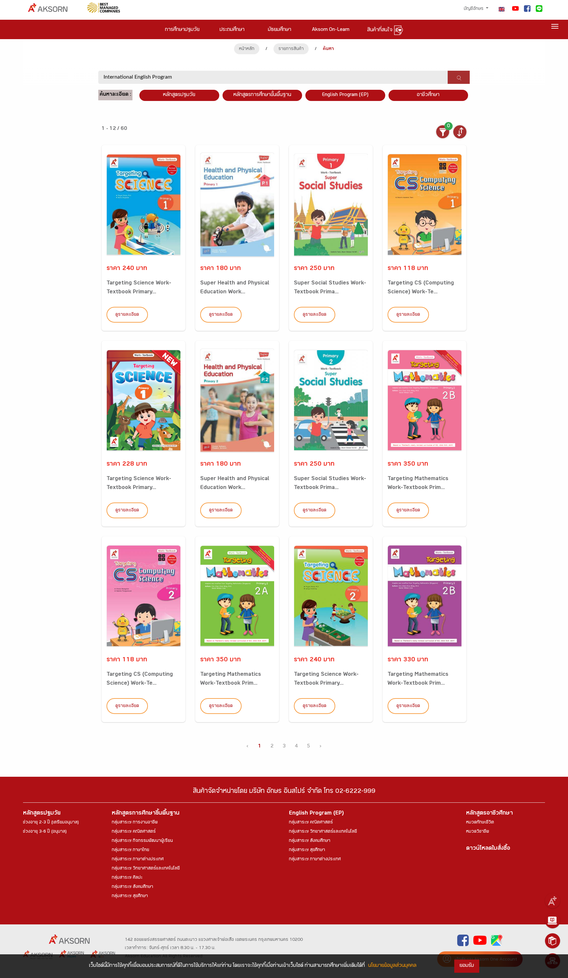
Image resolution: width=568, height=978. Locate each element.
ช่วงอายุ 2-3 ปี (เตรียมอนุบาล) (51, 823)
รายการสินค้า (291, 49)
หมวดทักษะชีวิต (480, 823)
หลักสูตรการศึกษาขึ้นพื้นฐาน (145, 813)
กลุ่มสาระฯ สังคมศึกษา (132, 887)
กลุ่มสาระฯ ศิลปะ (127, 878)
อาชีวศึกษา (428, 95)
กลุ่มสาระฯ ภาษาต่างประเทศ (138, 860)
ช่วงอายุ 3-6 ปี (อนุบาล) (45, 832)
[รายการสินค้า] (552, 940)
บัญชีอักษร (474, 9)
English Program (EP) (345, 95)
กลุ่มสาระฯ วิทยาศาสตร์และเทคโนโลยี (146, 869)
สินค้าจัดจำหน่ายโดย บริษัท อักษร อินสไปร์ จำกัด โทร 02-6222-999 (284, 792)
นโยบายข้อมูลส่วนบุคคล (392, 966)
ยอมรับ (467, 966)
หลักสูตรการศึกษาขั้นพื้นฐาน (262, 95)
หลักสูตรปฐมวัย (41, 813)
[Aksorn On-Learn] (552, 920)
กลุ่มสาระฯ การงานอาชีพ (135, 823)
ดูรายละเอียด (127, 315)
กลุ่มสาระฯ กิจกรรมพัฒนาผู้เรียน (142, 841)
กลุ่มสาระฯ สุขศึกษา (130, 896)
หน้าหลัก (246, 49)
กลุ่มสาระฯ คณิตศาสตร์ (134, 832)
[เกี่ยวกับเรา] (552, 900)
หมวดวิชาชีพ (477, 832)
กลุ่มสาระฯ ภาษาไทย (130, 850)
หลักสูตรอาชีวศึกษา (489, 813)
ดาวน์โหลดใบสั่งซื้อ (488, 848)
